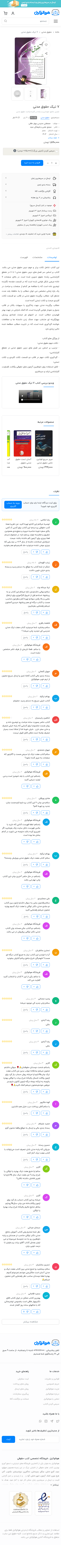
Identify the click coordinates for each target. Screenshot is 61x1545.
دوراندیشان (17, 1471)
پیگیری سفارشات (21, 1394)
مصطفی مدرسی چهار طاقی (39, 123)
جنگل (42, 1471)
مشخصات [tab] (37, 257)
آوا (29, 1476)
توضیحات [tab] (52, 257)
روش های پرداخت (21, 1384)
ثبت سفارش (23, 1379)
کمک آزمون (45, 1476)
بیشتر (56, 1484)
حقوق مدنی (46, 32)
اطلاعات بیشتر (13, 234)
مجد (57, 1471)
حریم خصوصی (53, 1384)
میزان (4, 1467)
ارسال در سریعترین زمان (40, 178)
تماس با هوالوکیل (51, 1399)
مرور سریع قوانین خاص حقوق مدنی (45, 461)
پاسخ (25, 552)
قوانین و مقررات (52, 1379)
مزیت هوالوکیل (52, 1389)
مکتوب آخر (7, 1471)
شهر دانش (35, 1476)
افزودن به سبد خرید (32, 162)
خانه (57, 32)
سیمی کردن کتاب (51, 1404)
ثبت (9, 1439)
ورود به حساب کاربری (13, 505)
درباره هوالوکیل (52, 1394)
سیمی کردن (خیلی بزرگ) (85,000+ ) (35, 150)
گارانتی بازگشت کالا (42, 191)
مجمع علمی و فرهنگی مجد (41, 127)
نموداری (55, 248)
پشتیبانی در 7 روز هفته (40, 197)
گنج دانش (50, 1471)
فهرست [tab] (24, 257)
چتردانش (35, 1471)
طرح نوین (55, 1476)
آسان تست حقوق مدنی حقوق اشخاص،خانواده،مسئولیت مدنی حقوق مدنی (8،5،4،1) (22, 461)
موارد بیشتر (52, 138)
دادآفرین (26, 1471)
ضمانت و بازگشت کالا (19, 1399)
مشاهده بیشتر (30, 1321)
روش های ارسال (22, 1389)
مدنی (48, 248)
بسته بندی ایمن (43, 184)
